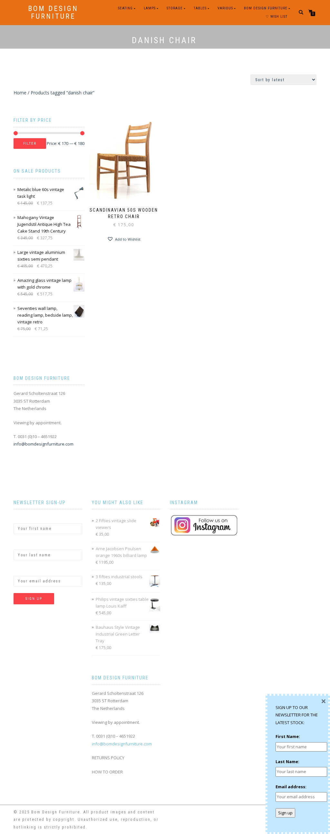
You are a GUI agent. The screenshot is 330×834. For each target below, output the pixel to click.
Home (20, 93)
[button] (124, 239)
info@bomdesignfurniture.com (43, 444)
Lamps (150, 8)
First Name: (26, 518)
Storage (175, 8)
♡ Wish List (276, 16)
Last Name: (25, 544)
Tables (200, 8)
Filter (29, 143)
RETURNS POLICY (108, 758)
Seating (125, 8)
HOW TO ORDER (107, 772)
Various (225, 8)
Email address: (29, 570)
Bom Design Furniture (53, 12)
